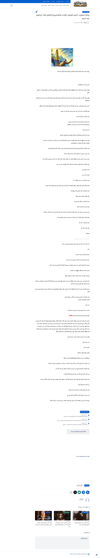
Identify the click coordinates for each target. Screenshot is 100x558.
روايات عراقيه (51, 5)
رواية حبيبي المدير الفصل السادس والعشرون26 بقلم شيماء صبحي (72, 420)
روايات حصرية (58, 5)
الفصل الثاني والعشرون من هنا (78, 431)
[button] (83, 492)
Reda (85, 22)
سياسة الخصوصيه (60, 1)
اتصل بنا (67, 1)
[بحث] (12, 5)
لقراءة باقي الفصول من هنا (82, 456)
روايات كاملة (66, 5)
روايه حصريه (85, 11)
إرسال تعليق (84, 538)
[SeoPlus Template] (88, 554)
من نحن (53, 1)
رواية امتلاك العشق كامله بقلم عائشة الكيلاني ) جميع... (74, 424)
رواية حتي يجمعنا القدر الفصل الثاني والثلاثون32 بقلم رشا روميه (43, 523)
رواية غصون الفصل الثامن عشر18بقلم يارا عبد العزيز (75, 416)
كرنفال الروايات (73, 554)
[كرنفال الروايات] (80, 4)
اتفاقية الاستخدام (46, 1)
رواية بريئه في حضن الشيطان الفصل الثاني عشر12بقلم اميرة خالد (63, 524)
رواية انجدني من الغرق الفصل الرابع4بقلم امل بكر (81, 523)
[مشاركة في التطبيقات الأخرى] (71, 492)
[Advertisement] (62, 38)
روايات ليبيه (44, 5)
